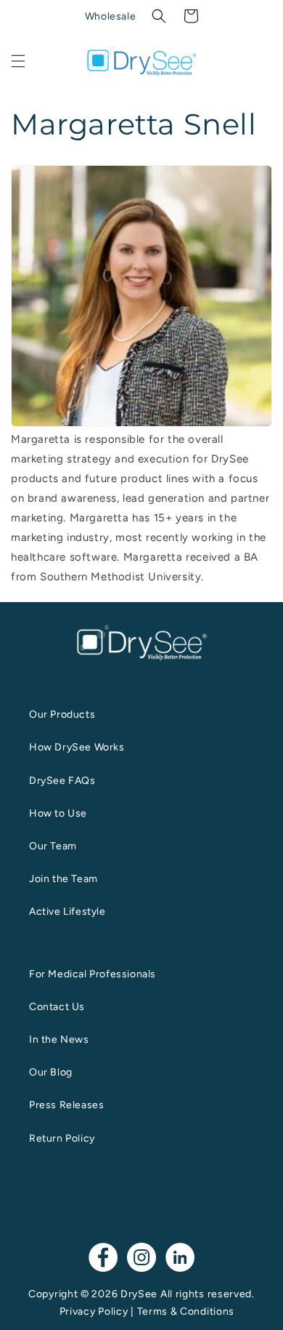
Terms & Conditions (186, 1311)
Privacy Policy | (98, 1311)
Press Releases (66, 1105)
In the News (59, 1039)
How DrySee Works (77, 747)
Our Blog (51, 1072)
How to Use (58, 813)
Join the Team (63, 879)
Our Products (62, 714)
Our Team (53, 846)
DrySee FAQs (62, 780)
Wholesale (110, 16)
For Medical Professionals (92, 974)
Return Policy (62, 1138)
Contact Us (57, 1007)
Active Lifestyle (67, 911)
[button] (159, 16)
